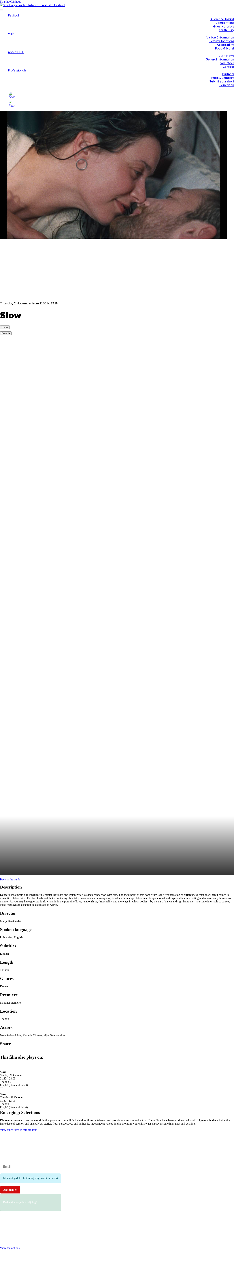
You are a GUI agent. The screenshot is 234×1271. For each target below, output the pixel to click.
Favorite (5, 333)
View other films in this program (18, 1129)
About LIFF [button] (16, 52)
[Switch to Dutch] (12, 95)
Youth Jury (226, 30)
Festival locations (221, 41)
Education (226, 85)
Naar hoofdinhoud (10, 1)
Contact (228, 67)
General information (220, 59)
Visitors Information (220, 37)
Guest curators (223, 26)
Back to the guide (10, 879)
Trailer (4, 327)
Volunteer (227, 63)
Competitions (225, 23)
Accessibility (225, 45)
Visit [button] (11, 34)
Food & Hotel (224, 48)
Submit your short (221, 81)
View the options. (10, 1248)
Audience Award (222, 19)
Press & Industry (222, 78)
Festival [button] (13, 15)
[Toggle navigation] (1, 9)
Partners (228, 74)
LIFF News (226, 56)
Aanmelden (10, 1189)
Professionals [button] (17, 70)
